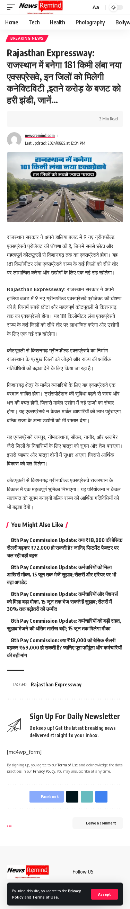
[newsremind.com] (41, 7)
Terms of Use (45, 897)
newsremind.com (40, 135)
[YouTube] (121, 872)
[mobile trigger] (13, 7)
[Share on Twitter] (33, 119)
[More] (65, 119)
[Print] (55, 119)
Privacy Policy (44, 771)
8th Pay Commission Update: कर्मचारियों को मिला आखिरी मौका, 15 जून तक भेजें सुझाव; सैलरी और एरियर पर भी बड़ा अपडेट (61, 574)
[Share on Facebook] (22, 119)
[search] (85, 7)
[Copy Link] (44, 119)
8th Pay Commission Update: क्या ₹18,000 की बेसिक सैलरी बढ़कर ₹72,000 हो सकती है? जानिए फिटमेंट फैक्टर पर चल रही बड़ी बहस (64, 547)
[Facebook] (104, 872)
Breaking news (27, 38)
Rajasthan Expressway (56, 684)
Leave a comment (101, 823)
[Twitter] (113, 872)
